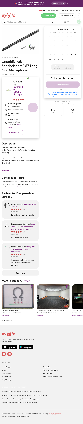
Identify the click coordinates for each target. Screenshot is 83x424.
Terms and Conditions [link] (50, 370)
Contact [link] (78, 10)
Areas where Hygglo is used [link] (52, 376)
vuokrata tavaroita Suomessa (18, 395)
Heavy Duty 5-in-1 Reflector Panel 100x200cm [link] (23, 249)
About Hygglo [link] (6, 367)
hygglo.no (33, 402)
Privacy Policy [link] (6, 373)
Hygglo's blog (6, 380)
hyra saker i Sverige (15, 399)
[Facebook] (4, 354)
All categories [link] (6, 376)
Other (16, 57)
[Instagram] (9, 354)
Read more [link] (21, 187)
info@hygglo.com (55, 414)
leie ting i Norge (14, 402)
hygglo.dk (37, 391)
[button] (68, 3)
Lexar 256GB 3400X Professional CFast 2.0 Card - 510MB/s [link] (23, 226)
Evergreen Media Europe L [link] (18, 92)
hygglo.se (35, 399)
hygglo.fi (45, 395)
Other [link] (26, 280)
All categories (6, 57)
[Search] (79, 22)
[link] (9, 15)
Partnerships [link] (47, 373)
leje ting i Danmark (17, 391)
